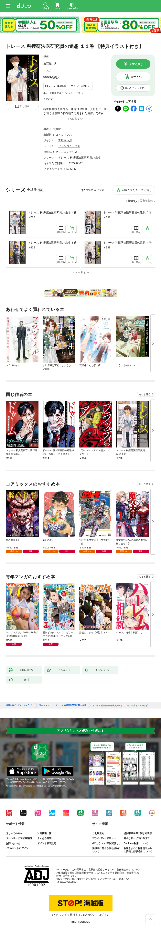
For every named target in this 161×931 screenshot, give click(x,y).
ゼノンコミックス (69, 146)
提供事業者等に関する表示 (138, 833)
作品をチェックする (135, 88)
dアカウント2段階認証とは (106, 843)
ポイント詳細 (78, 85)
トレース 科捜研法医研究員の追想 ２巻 (127, 212)
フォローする (54, 63)
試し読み (24, 106)
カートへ (136, 76)
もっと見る (145, 394)
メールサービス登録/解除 (19, 838)
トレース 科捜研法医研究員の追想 (79, 157)
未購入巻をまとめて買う (137, 190)
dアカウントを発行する (66, 914)
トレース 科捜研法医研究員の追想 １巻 (52, 212)
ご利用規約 (98, 833)
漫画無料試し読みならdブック (19, 705)
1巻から (131, 201)
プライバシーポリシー (104, 838)
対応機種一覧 (44, 833)
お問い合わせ (13, 843)
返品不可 (48, 99)
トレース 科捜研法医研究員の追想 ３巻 (52, 242)
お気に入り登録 (95, 190)
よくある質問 (44, 838)
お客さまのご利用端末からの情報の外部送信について (138, 850)
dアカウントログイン (17, 848)
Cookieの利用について (136, 843)
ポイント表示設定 (46, 843)
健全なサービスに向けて (137, 838)
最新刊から (147, 201)
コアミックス (63, 134)
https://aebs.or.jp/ (67, 881)
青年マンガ (65, 140)
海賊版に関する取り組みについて (106, 850)
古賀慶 (47, 63)
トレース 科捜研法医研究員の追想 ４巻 (127, 242)
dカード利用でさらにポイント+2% (61, 93)
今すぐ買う (136, 64)
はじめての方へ (14, 833)
